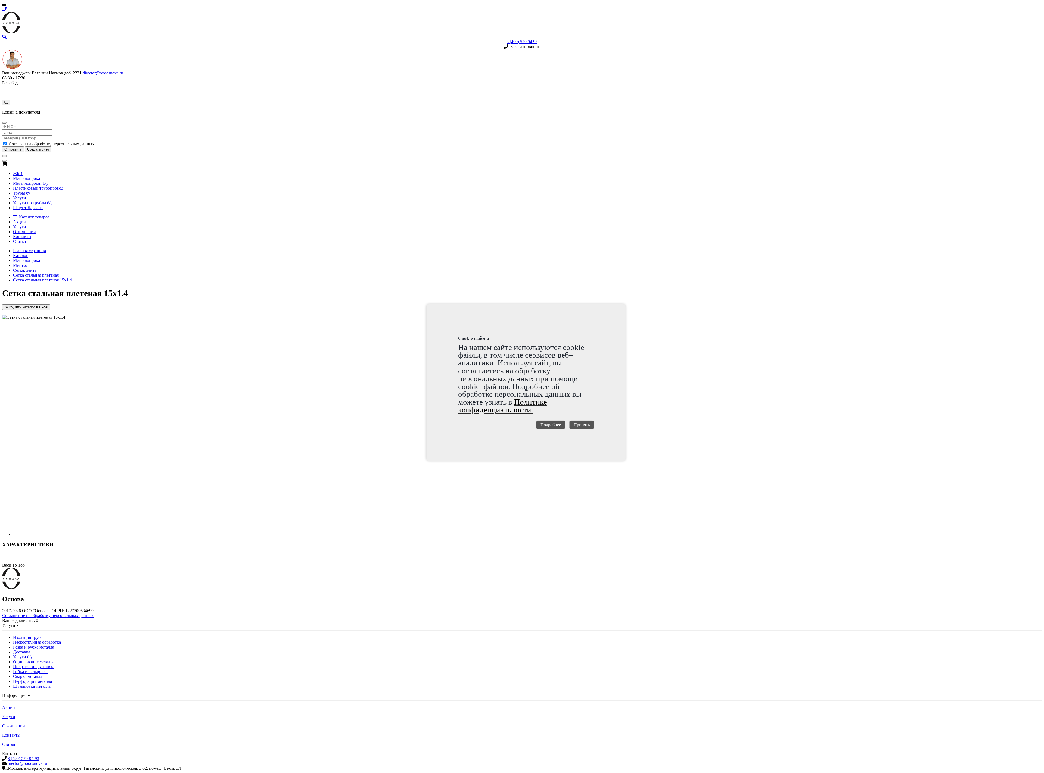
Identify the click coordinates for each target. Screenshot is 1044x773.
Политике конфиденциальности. (502, 406)
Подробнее (550, 425)
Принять (582, 425)
